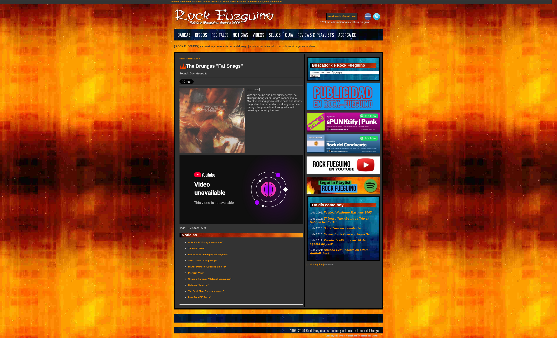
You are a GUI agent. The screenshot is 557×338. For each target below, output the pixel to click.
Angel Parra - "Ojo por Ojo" (202, 260)
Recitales (186, 1)
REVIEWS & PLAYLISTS (315, 35)
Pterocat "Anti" (196, 273)
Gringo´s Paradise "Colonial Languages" (210, 279)
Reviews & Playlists (258, 1)
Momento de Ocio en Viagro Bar (347, 234)
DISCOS (201, 35)
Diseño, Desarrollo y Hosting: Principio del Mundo (352, 336)
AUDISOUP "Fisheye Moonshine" (205, 242)
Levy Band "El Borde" (199, 297)
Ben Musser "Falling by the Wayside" (208, 254)
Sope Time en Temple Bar (342, 228)
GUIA (289, 35)
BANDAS (184, 35)
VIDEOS (258, 35)
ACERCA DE (347, 35)
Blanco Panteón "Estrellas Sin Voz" (207, 267)
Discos (197, 1)
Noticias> (193, 58)
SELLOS (275, 35)
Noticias (216, 1)
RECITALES (219, 35)
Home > (184, 58)
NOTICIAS (240, 35)
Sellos (226, 1)
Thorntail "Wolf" (196, 248)
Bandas (175, 1)
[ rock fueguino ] (315, 264)
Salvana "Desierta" (198, 285)
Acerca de (276, 1)
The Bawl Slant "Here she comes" (206, 291)
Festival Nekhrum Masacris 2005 (348, 212)
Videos (206, 1)
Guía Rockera (239, 1)
